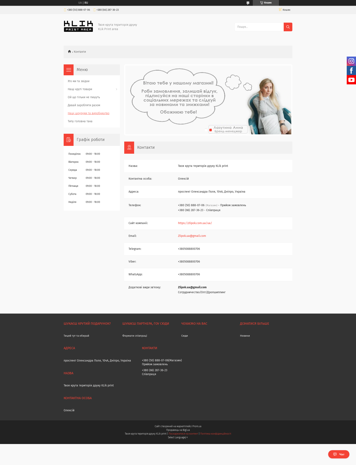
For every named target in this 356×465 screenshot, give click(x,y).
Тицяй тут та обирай (76, 336)
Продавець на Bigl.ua (178, 430)
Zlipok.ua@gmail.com (192, 236)
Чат (341, 454)
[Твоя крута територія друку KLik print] (78, 31)
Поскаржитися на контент (183, 434)
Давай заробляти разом (84, 105)
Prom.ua (196, 426)
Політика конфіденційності (215, 434)
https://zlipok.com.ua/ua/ (195, 223)
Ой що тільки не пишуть (84, 97)
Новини (245, 336)
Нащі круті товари (80, 89)
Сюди (184, 336)
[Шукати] (288, 27)
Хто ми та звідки (78, 81)
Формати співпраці (134, 336)
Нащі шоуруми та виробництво (88, 113)
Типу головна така (80, 121)
